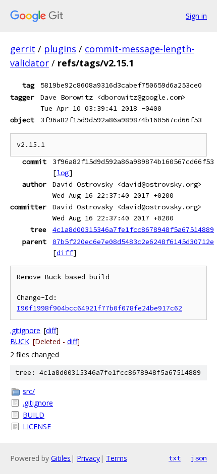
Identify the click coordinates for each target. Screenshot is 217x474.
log (63, 172)
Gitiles (61, 458)
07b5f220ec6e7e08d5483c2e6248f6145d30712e (133, 241)
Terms (116, 458)
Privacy (88, 458)
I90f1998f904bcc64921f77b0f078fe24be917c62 (99, 308)
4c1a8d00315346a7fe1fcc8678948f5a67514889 (133, 229)
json (199, 457)
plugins (60, 49)
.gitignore (25, 330)
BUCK (19, 341)
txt (175, 457)
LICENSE (37, 426)
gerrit (22, 49)
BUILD (33, 415)
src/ (29, 391)
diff (65, 252)
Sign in (196, 16)
